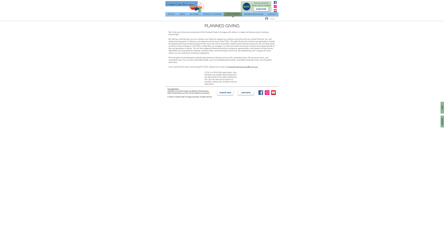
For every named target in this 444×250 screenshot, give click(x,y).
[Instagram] (275, 6)
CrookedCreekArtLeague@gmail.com (242, 67)
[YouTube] (275, 10)
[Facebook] (275, 2)
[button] (261, 9)
